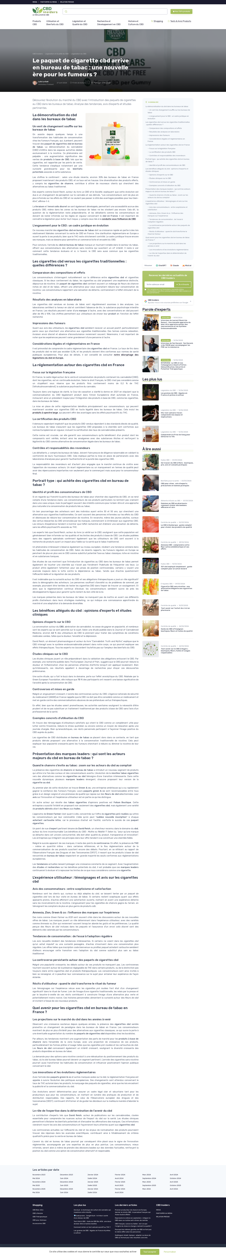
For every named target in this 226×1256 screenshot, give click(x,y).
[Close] (160, 620)
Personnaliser (170, 1252)
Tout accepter (149, 1252)
